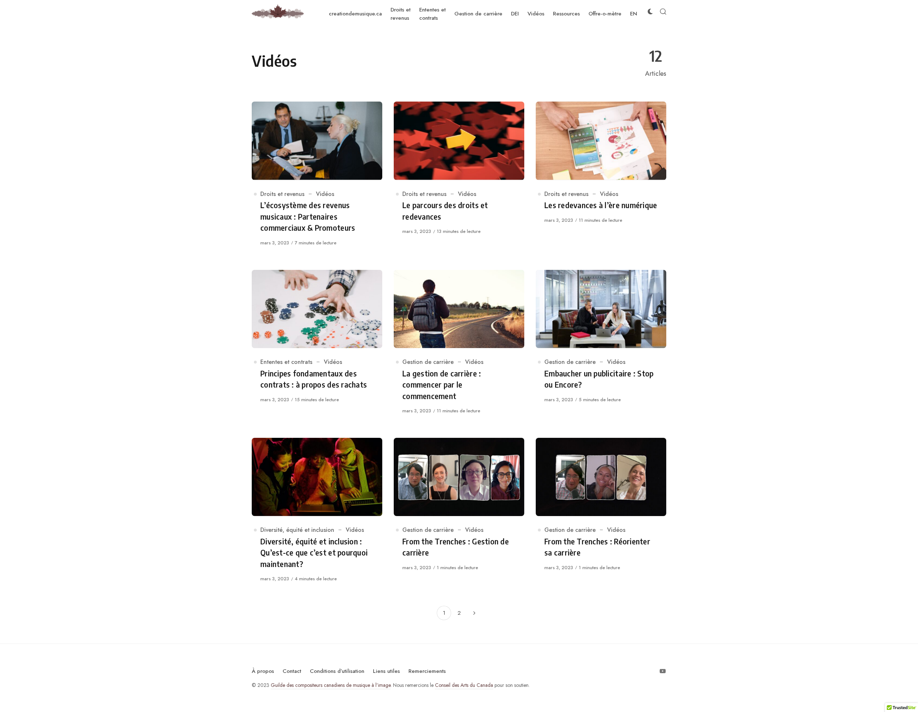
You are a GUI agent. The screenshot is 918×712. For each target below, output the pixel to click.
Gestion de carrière (428, 362)
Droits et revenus (282, 194)
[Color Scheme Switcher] (650, 11)
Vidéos (325, 194)
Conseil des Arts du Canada (464, 685)
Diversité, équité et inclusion (297, 530)
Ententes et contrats (286, 362)
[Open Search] (663, 11)
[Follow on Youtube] (662, 671)
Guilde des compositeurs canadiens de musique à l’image (331, 685)
